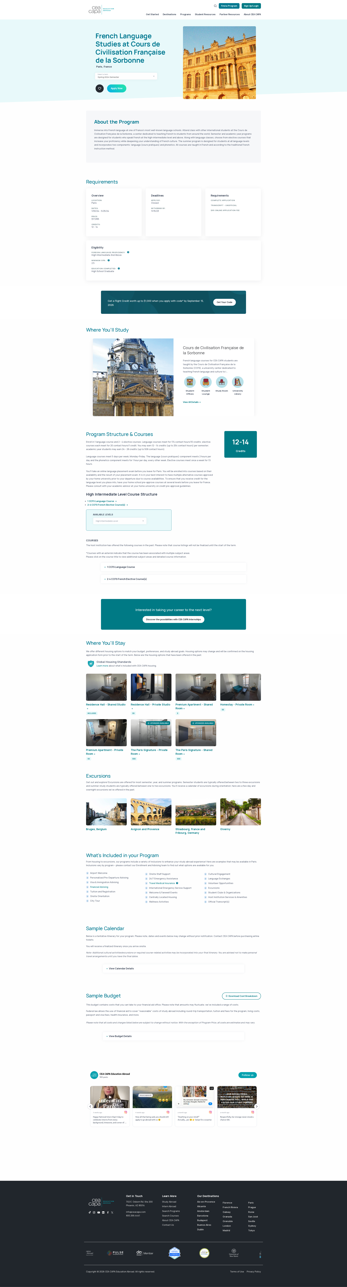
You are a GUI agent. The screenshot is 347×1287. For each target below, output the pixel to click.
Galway (227, 1212)
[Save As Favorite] (100, 88)
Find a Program (229, 5)
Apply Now (117, 88)
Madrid (226, 1230)
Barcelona (202, 1215)
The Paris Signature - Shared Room (194, 752)
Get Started (152, 14)
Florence (227, 1202)
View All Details (191, 402)
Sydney (252, 1225)
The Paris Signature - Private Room (149, 752)
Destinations (169, 14)
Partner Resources (230, 14)
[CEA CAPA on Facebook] (108, 1212)
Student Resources (205, 14)
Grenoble (228, 1221)
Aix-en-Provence (206, 1201)
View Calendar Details (121, 968)
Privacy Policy (254, 1271)
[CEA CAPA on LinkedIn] (103, 1212)
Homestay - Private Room (236, 704)
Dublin (200, 1229)
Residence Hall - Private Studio (150, 704)
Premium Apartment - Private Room (104, 752)
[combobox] (126, 76)
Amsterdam (203, 1211)
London (227, 1225)
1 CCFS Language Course (101, 501)
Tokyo (251, 1230)
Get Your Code (224, 302)
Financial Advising (99, 886)
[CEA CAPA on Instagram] (94, 1212)
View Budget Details (120, 1036)
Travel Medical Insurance (162, 883)
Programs (185, 14)
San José (253, 1216)
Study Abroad (169, 1201)
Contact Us (168, 1224)
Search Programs (171, 1211)
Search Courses (170, 1215)
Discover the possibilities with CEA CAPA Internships (173, 619)
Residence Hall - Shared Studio (106, 704)
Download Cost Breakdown (243, 996)
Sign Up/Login (251, 5)
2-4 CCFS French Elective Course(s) (106, 504)
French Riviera (230, 1207)
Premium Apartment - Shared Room (194, 706)
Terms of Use (237, 1271)
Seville (251, 1221)
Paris (251, 1202)
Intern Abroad (169, 1206)
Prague (252, 1207)
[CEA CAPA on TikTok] (88, 1212)
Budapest (202, 1220)
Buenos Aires (204, 1224)
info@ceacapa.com (136, 1211)
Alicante (201, 1206)
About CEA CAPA (252, 14)
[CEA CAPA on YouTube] (98, 1212)
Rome (251, 1212)
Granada (227, 1216)
